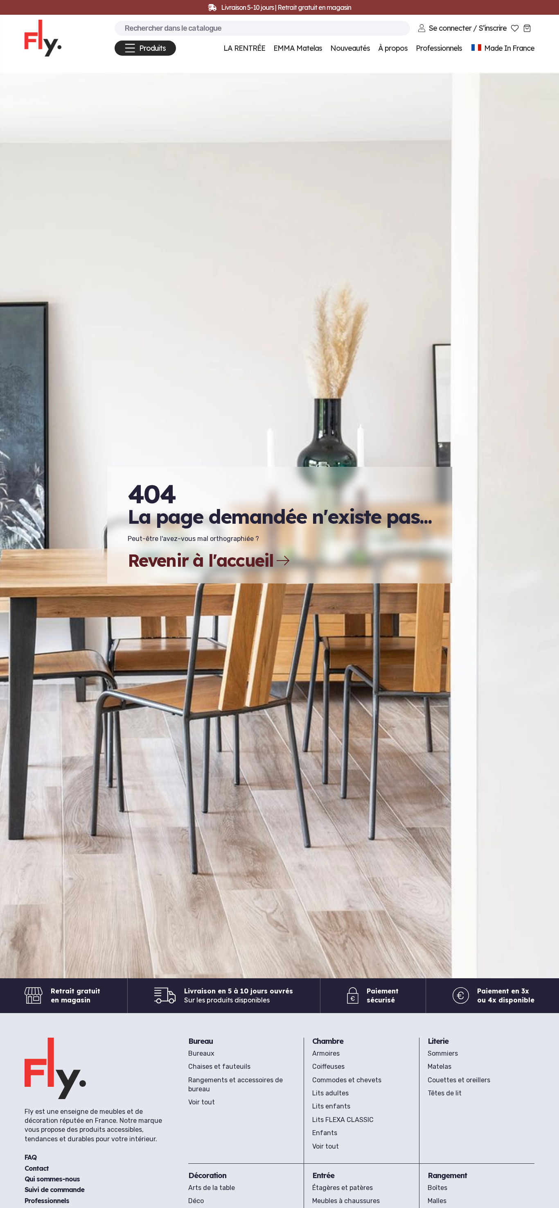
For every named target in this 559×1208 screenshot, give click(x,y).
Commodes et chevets (346, 1080)
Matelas (439, 1066)
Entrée (323, 1175)
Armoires (326, 1053)
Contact (37, 1168)
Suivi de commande (54, 1190)
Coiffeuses (328, 1066)
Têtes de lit (445, 1093)
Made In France (508, 48)
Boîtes (437, 1188)
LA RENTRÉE (244, 48)
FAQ (30, 1157)
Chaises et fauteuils (219, 1066)
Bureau (200, 1041)
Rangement (447, 1175)
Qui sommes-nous (52, 1179)
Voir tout (201, 1102)
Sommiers (443, 1053)
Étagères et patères (342, 1188)
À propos (393, 48)
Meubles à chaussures (346, 1201)
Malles (437, 1201)
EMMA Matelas (297, 48)
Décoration (207, 1175)
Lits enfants (331, 1106)
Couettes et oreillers (459, 1080)
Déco (196, 1201)
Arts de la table (211, 1188)
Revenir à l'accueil (201, 560)
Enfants (324, 1133)
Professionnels (47, 1201)
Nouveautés (350, 48)
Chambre (327, 1041)
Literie (438, 1041)
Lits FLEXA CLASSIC (343, 1120)
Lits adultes (330, 1093)
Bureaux (201, 1053)
